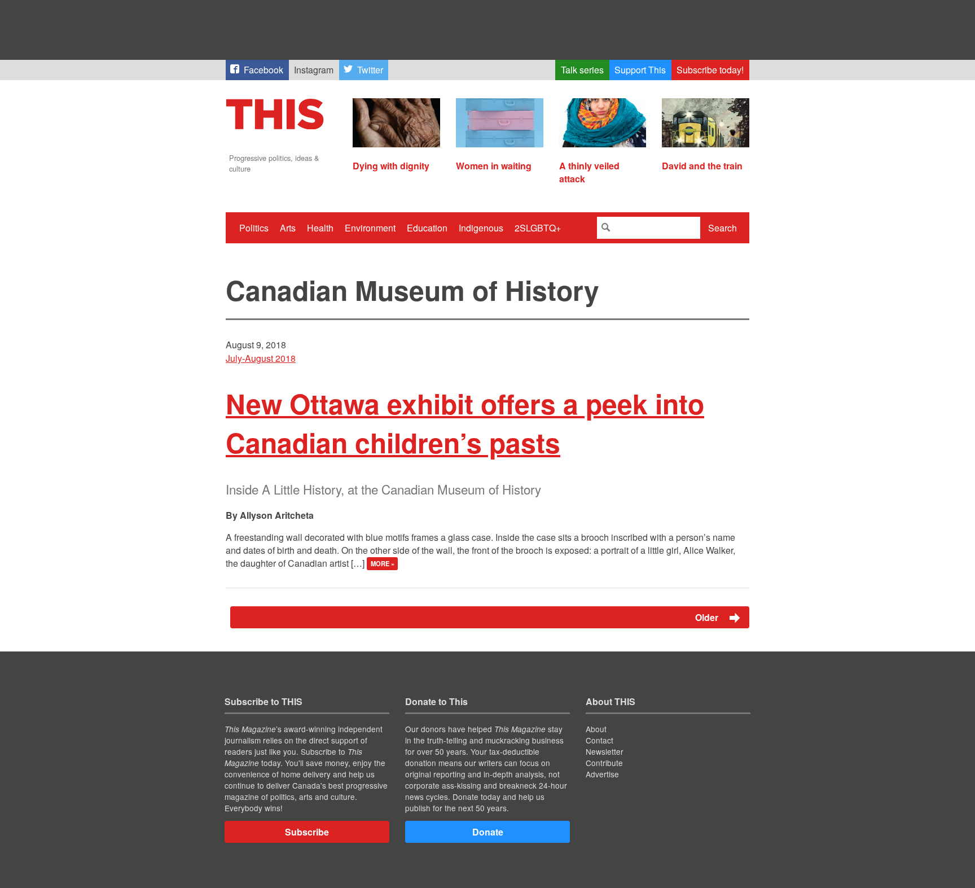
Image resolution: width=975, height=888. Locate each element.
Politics (254, 227)
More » (382, 563)
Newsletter (604, 751)
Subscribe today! (710, 69)
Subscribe (307, 831)
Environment (370, 227)
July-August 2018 (261, 358)
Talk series (582, 69)
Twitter (370, 69)
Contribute (604, 762)
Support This (640, 69)
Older (708, 617)
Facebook (263, 69)
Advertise (602, 774)
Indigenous (481, 227)
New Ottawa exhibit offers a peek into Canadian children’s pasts (465, 423)
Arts (288, 227)
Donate (487, 831)
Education (427, 227)
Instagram (313, 69)
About (596, 728)
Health (320, 227)
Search (722, 227)
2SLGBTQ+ (538, 227)
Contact (599, 740)
